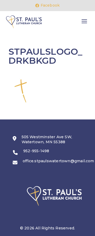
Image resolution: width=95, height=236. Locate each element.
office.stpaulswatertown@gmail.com (58, 161)
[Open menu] (84, 21)
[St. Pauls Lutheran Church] (23, 21)
